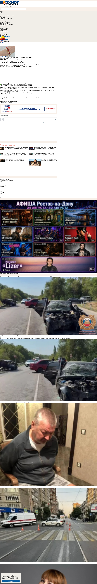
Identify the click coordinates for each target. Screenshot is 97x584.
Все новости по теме (4, 58)
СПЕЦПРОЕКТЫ (3, 29)
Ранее (12, 123)
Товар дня (2, 45)
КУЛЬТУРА (2, 19)
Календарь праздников (5, 43)
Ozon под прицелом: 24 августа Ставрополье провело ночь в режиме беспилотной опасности (18, 338)
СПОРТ (1, 30)
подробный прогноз (4, 180)
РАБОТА (8, 36)
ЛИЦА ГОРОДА (3, 21)
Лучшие (7, 123)
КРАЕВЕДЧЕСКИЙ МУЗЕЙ (6, 18)
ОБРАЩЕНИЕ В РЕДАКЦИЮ (6, 24)
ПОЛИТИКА (2, 27)
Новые (1, 123)
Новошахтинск (3, 102)
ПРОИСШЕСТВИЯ (4, 28)
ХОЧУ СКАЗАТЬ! (3, 34)
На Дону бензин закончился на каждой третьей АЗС (43, 276)
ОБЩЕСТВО (2, 25)
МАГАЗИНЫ (6, 41)
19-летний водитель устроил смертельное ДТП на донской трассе (13, 335)
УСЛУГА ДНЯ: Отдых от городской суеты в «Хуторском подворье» (14, 61)
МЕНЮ (1, 11)
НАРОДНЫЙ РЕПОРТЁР (5, 22)
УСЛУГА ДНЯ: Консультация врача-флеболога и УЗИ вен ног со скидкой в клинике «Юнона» (20, 59)
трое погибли (9, 102)
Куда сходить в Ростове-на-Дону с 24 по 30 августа (9, 273)
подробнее (11, 180)
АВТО (1, 12)
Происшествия (3, 82)
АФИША (1, 13)
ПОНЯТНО (10, 581)
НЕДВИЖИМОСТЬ (4, 23)
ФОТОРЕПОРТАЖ (4, 31)
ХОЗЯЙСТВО (3, 33)
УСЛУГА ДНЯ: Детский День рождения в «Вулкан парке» (12, 62)
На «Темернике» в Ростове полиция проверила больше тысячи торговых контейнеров (17, 276)
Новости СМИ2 (3, 169)
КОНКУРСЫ (2, 17)
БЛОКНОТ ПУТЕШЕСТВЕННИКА (7, 15)
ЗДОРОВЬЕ (2, 16)
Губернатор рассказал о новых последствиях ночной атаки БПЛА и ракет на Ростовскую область (53, 338)
